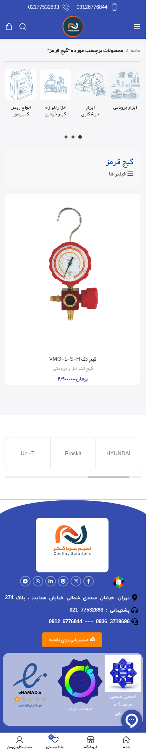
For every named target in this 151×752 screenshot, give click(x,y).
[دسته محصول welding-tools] (90, 95)
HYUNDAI (118, 453)
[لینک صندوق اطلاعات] (97, 7)
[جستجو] (23, 26)
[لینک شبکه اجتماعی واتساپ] (38, 581)
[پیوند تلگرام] (25, 581)
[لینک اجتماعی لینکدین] (50, 581)
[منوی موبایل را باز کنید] (137, 26)
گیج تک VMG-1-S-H (73, 359)
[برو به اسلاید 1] (80, 137)
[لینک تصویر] (118, 584)
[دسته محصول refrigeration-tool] (124, 91)
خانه (135, 50)
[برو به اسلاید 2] (73, 137)
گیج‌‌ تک (86, 368)
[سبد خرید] (9, 26)
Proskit (73, 453)
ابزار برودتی (65, 368)
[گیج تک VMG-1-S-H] (73, 274)
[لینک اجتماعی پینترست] (63, 581)
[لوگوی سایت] (73, 28)
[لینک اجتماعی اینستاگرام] (76, 581)
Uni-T (27, 453)
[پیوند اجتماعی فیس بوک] (88, 581)
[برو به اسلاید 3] (66, 137)
